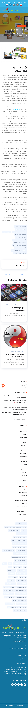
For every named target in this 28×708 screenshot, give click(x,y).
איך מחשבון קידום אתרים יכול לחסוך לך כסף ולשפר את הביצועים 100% (14, 396)
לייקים (10, 567)
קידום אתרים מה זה (8, 594)
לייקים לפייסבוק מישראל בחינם (19, 250)
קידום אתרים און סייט (22, 511)
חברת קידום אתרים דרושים (19, 563)
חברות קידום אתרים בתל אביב (19, 540)
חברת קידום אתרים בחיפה (20, 553)
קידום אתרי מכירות (9, 597)
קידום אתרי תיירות (10, 604)
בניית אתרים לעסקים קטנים (19, 527)
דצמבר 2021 (24, 445)
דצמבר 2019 (24, 461)
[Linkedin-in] (10, 4)
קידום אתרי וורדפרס (22, 506)
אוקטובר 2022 (23, 440)
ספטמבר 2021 (23, 453)
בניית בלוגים (8, 527)
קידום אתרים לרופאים (21, 594)
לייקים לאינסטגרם (22, 570)
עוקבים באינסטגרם (21, 573)
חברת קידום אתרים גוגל (20, 560)
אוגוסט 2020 (23, 456)
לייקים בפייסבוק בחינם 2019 (19, 232)
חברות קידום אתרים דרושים (19, 543)
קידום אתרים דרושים (21, 590)
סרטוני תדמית (23, 498)
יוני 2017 (25, 480)
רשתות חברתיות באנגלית (20, 610)
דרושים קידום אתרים (14, 530)
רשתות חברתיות (22, 26)
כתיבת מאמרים (17, 567)
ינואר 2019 (24, 472)
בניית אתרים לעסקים (21, 523)
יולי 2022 (24, 442)
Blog (25, 489)
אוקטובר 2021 (23, 450)
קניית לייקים (23, 607)
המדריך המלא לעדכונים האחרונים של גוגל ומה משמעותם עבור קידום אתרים (15, 408)
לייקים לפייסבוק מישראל (20, 248)
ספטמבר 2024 (23, 434)
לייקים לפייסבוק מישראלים (20, 253)
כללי (25, 567)
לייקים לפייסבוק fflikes (20, 234)
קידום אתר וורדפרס (13, 577)
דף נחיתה (23, 530)
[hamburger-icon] (24, 10)
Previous (7, 274)
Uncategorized (23, 492)
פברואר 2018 (23, 478)
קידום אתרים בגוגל (21, 587)
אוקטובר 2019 (23, 464)
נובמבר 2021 (23, 448)
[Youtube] (21, 4)
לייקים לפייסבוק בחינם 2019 (19, 240)
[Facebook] (7, 4)
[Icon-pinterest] (21, 684)
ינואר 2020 (24, 459)
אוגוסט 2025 (23, 429)
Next (22, 274)
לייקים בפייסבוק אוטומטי (20, 226)
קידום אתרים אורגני (10, 584)
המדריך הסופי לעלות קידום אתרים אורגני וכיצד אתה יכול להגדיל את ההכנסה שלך (14, 413)
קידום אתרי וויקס (23, 503)
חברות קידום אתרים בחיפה (19, 537)
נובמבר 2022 (23, 437)
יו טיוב (4, 563)
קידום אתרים (20, 169)
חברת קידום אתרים (21, 550)
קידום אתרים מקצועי (21, 597)
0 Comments (22, 35)
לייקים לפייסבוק (17, 109)
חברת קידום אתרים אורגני (8, 550)
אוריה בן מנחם (22, 33)
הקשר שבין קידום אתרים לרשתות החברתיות (14, 355)
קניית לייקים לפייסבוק (13, 607)
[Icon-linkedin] (15, 684)
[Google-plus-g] (18, 684)
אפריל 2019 (24, 469)
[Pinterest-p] (17, 4)
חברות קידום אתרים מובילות (19, 547)
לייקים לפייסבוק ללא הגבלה (19, 245)
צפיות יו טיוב (23, 577)
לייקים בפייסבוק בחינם (21, 229)
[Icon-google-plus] (14, 4)
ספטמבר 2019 (23, 467)
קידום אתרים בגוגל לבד (9, 587)
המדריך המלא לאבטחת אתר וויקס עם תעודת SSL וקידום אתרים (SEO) (15, 401)
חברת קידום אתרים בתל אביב (19, 557)
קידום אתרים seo (22, 584)
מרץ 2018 (24, 475)
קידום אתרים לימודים (9, 590)
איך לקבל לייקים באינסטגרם (18, 309)
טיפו (10, 563)
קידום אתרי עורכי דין (21, 604)
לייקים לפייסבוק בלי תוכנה (20, 242)
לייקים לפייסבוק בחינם (21, 237)
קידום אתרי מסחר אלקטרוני (19, 600)
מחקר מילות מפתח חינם (15, 671)
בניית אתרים (24, 495)
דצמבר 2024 (23, 431)
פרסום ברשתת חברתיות (21, 500)
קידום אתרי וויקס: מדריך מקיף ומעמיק (18, 405)
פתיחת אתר (12, 573)
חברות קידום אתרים (21, 533)
